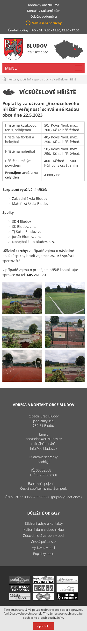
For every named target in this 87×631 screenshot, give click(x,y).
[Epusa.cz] (43, 590)
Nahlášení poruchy (47, 23)
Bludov (37, 46)
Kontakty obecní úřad (43, 5)
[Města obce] (20, 599)
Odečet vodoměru (43, 16)
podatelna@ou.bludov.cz (43, 439)
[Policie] (43, 582)
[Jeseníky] (67, 590)
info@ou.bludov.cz (43, 448)
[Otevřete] (67, 582)
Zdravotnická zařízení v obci (43, 535)
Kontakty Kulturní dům (43, 10)
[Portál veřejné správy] (20, 582)
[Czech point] (43, 599)
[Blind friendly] (67, 599)
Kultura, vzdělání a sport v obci (28, 79)
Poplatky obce (43, 553)
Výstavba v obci (43, 547)
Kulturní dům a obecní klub (43, 529)
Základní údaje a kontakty (44, 523)
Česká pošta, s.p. (43, 541)
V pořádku (43, 626)
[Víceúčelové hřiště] (22, 298)
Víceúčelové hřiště (64, 79)
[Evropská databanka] (20, 590)
